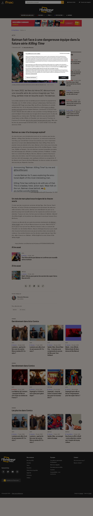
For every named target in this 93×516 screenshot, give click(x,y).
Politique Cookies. (63, 66)
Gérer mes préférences (31, 77)
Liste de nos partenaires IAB (31, 73)
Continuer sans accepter (65, 53)
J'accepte (63, 77)
